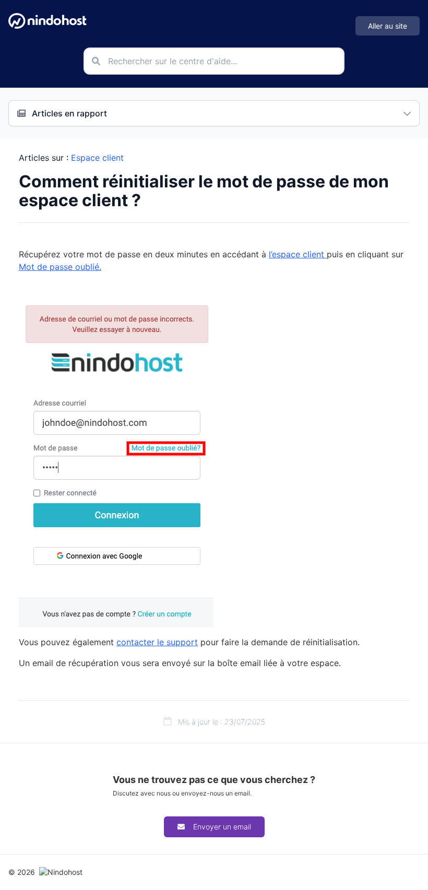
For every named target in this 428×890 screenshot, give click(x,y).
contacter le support (157, 642)
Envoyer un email (222, 826)
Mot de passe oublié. (60, 267)
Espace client (97, 157)
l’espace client (298, 254)
